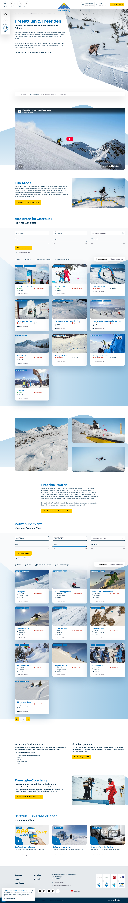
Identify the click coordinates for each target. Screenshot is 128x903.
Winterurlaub (25, 13)
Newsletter (19, 883)
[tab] (102, 259)
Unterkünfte (118, 4)
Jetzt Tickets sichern (9, 898)
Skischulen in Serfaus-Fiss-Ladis (29, 796)
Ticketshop (27, 7)
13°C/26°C (5, 24)
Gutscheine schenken (62, 847)
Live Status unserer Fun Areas (28, 202)
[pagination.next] (28, 719)
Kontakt (37, 879)
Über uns (18, 875)
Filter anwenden (23, 247)
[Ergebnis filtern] (123, 233)
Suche (12, 7)
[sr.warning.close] (32, 890)
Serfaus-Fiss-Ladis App (25, 847)
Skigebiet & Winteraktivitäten (36, 13)
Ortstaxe (44, 900)
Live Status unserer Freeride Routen (57, 510)
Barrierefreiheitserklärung (56, 900)
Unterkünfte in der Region (102, 847)
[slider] (52, 241)
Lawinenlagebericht (81, 756)
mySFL (19, 7)
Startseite (17, 13)
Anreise (37, 875)
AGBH (36, 900)
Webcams (5, 17)
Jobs (17, 879)
